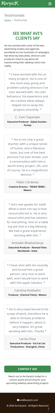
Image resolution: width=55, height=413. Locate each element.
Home (7, 20)
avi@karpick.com (28, 400)
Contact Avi (27, 369)
